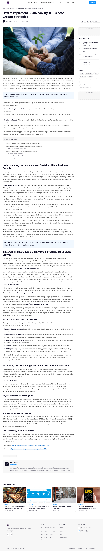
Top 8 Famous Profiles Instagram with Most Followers (91, 55)
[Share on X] (85, 21)
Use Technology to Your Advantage (15, 158)
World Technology (84, 82)
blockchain (82, 84)
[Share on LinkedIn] (88, 21)
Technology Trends (84, 79)
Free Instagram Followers (48, 528)
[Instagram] (8, 534)
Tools (59, 2)
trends (81, 73)
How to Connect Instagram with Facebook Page (90, 61)
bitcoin (90, 76)
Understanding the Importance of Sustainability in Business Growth (23, 143)
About (36, 2)
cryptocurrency (89, 73)
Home (30, 2)
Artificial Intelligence (84, 87)
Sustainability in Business (10, 456)
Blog (73, 2)
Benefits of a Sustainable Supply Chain (16, 148)
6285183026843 (86, 527)
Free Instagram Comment (48, 531)
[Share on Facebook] (82, 21)
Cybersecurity (94, 82)
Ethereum (93, 79)
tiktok (96, 73)
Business (12, 8)
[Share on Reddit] (91, 21)
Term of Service (82, 548)
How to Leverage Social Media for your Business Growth (30, 445)
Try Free (92, 2)
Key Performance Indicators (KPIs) (15, 153)
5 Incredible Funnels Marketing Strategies (90, 43)
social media (83, 76)
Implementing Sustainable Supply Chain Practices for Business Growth (24, 146)
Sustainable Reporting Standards (15, 155)
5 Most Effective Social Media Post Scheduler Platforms (90, 49)
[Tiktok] (11, 534)
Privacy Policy (72, 548)
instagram (90, 84)
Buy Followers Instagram (48, 2)
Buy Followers (63, 537)
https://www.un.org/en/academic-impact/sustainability (28, 449)
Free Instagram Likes (47, 534)
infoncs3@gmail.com (87, 531)
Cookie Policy (92, 548)
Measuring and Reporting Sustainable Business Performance (21, 151)
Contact (67, 2)
